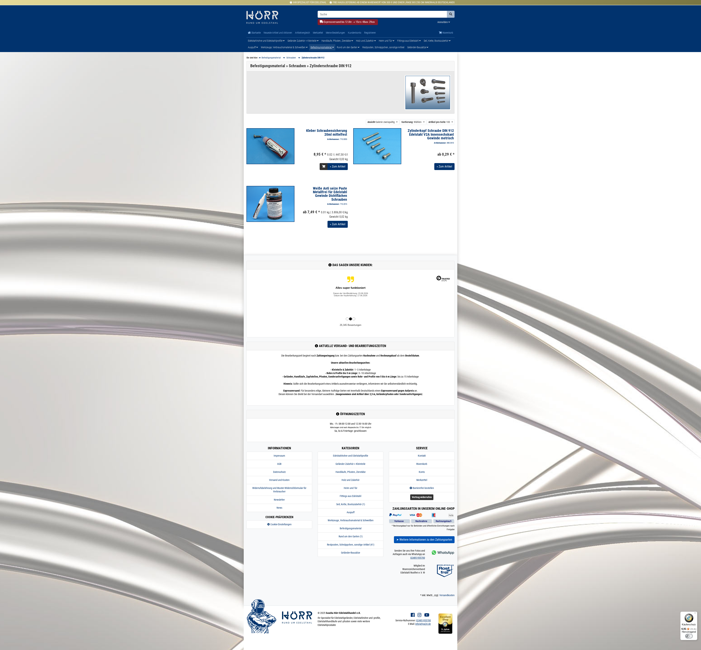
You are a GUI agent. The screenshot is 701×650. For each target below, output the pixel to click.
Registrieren (370, 32)
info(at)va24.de (423, 623)
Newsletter (279, 499)
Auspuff (252, 47)
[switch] (689, 636)
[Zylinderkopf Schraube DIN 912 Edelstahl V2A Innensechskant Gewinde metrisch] (377, 146)
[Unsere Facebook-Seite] (413, 615)
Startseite (256, 32)
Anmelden (442, 22)
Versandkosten (447, 595)
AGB (279, 463)
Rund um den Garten (347, 47)
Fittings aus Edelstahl (408, 40)
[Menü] (695, 614)
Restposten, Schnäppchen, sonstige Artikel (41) (350, 544)
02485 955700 (417, 557)
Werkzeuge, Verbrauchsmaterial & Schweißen (283, 47)
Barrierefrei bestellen (423, 488)
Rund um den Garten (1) (351, 536)
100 (439, 122)
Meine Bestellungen (335, 32)
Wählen (411, 122)
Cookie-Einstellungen (281, 524)
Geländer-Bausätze (417, 47)
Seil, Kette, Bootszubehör (436, 40)
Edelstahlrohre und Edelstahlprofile (265, 40)
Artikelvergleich (302, 32)
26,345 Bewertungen (350, 325)
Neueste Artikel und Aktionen (278, 32)
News (279, 507)
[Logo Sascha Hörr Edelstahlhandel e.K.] (279, 17)
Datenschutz (279, 471)
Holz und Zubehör (365, 40)
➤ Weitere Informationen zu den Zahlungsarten (424, 539)
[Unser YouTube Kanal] (426, 615)
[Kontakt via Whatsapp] (442, 552)
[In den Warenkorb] (324, 166)
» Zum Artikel (337, 166)
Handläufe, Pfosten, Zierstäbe (336, 40)
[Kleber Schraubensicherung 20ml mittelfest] (270, 146)
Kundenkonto (354, 32)
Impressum (279, 455)
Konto (422, 471)
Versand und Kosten (279, 480)
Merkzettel (318, 32)
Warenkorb (447, 32)
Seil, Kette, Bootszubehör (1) (350, 504)
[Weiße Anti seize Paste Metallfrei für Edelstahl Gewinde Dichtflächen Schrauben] (270, 203)
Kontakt (422, 455)
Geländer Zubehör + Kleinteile (302, 40)
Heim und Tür (386, 40)
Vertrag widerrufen (422, 497)
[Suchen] (451, 14)
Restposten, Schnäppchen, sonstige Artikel (383, 47)
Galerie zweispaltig (381, 122)
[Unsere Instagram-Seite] (419, 615)
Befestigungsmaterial (321, 47)
